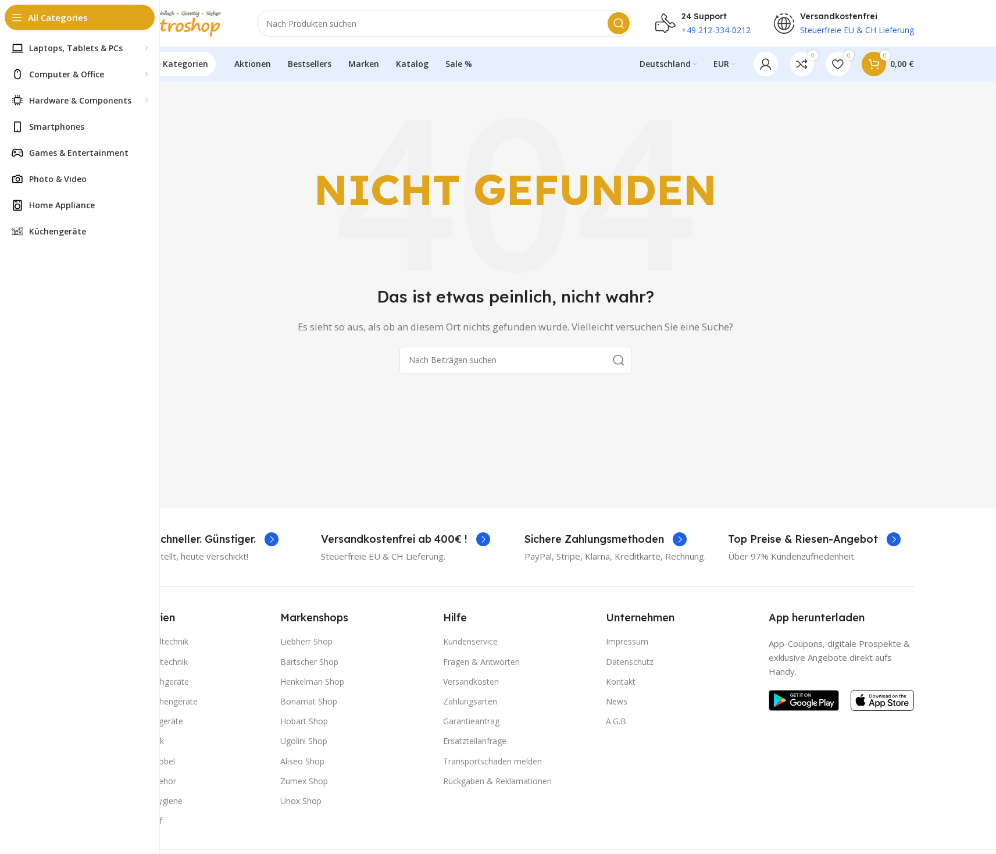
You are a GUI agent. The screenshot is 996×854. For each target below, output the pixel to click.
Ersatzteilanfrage (474, 740)
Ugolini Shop (303, 740)
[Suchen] (619, 23)
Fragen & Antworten (481, 661)
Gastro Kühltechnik (152, 641)
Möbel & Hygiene (150, 800)
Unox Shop (301, 800)
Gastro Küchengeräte (157, 701)
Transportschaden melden (492, 761)
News (616, 701)
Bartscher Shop (309, 661)
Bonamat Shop (308, 701)
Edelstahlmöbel (146, 761)
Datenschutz (630, 661)
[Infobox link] (198, 539)
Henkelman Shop (312, 681)
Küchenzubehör (146, 781)
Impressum (627, 641)
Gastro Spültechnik (152, 661)
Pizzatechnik (140, 740)
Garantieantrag (471, 721)
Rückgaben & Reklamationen (497, 781)
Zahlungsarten (470, 701)
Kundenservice (470, 641)
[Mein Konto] (766, 64)
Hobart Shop (304, 721)
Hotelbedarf (139, 820)
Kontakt (621, 681)
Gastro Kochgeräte (153, 681)
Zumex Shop (304, 781)
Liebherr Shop (306, 641)
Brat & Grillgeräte (150, 721)
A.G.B (616, 721)
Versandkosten (471, 681)
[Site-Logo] (175, 22)
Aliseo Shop (302, 761)
